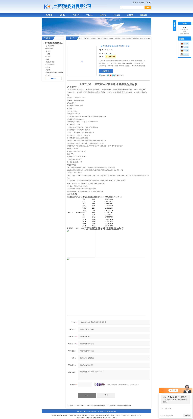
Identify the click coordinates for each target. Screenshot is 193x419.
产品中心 (76, 15)
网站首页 (49, 15)
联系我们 (148, 2)
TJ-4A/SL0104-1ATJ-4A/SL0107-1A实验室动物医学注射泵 (89, 406)
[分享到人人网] (115, 75)
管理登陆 (113, 411)
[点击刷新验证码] (99, 384)
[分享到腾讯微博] (113, 75)
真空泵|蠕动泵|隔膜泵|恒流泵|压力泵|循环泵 (102, 38)
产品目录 (47, 38)
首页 (79, 38)
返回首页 (135, 2)
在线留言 (142, 2)
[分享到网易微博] (117, 75)
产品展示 (85, 38)
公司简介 (62, 15)
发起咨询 (187, 415)
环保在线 (102, 417)
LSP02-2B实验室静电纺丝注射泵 (121, 406)
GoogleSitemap (80, 417)
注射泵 (118, 38)
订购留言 (105, 71)
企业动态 (116, 15)
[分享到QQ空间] (108, 75)
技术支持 (103, 15)
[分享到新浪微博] (110, 75)
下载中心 (89, 15)
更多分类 (53, 78)
